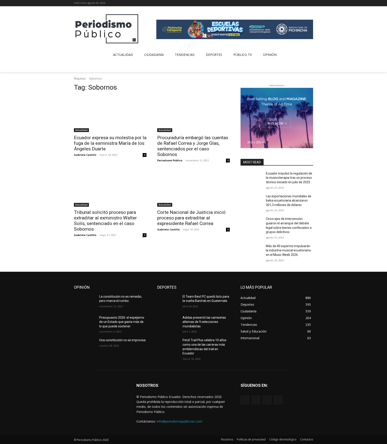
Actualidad (81, 130)
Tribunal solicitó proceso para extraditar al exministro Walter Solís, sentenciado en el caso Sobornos (105, 221)
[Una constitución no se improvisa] (85, 345)
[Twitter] (304, 3)
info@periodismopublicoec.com (179, 421)
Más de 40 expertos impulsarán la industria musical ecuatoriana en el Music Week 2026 (288, 250)
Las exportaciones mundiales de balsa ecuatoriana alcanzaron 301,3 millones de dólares (288, 200)
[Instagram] (298, 3)
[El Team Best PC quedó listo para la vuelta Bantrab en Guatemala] (168, 302)
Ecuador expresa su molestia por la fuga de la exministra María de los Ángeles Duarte (110, 143)
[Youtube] (310, 3)
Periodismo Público (169, 160)
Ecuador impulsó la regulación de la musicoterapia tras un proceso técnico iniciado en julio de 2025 (289, 178)
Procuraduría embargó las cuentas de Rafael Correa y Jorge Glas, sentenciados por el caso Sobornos (192, 146)
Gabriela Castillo (85, 154)
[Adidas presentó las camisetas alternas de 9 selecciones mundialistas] (168, 323)
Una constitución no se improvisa (122, 340)
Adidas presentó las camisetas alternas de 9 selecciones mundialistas (204, 322)
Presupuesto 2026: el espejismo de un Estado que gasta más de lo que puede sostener (121, 322)
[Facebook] (292, 3)
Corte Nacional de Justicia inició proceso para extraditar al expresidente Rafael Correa (191, 218)
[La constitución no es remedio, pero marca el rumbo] (85, 302)
